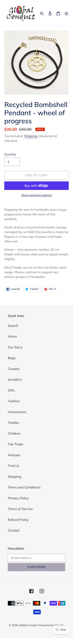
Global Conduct (28, 625)
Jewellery (15, 379)
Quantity (10, 154)
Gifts (11, 390)
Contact (14, 530)
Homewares (17, 412)
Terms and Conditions (24, 487)
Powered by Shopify (51, 625)
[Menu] (66, 13)
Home (12, 336)
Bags (12, 358)
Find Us (13, 466)
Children (14, 433)
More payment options (36, 195)
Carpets (14, 369)
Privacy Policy (18, 498)
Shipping (30, 136)
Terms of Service (20, 509)
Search (13, 326)
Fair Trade (15, 444)
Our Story (15, 347)
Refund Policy (18, 520)
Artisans (14, 455)
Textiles (13, 422)
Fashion (14, 401)
